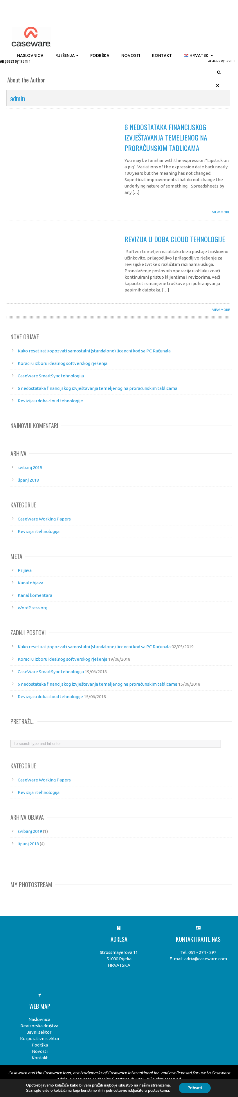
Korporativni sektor (39, 1038)
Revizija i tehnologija (38, 531)
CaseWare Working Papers (44, 518)
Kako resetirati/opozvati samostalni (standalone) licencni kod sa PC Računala (94, 350)
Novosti (130, 55)
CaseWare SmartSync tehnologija (51, 375)
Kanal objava (30, 582)
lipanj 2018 (28, 480)
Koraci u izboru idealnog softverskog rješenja (62, 363)
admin (17, 98)
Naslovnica (30, 55)
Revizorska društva (39, 1025)
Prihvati (194, 1088)
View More (221, 212)
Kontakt (162, 55)
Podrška (99, 55)
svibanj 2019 (30, 467)
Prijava (25, 570)
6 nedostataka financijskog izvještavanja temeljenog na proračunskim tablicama (166, 137)
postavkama (158, 1090)
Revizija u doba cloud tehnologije (175, 239)
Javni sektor (39, 1032)
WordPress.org (32, 607)
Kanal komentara (35, 595)
